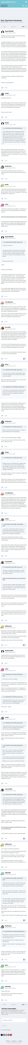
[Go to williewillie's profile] (2, 873)
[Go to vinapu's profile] (2, 94)
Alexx (6, 965)
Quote (6, 87)
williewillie (8, 872)
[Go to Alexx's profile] (2, 966)
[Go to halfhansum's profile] (2, 626)
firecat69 (7, 327)
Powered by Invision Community (14, 1042)
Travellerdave (9, 302)
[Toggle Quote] (3, 128)
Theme (8, 1041)
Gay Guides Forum (8, 2)
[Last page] (26, 27)
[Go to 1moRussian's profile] (2, 167)
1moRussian (8, 166)
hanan (6, 364)
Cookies (20, 1041)
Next (23, 26)
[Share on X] (2, 1035)
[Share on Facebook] (4, 1035)
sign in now (8, 1011)
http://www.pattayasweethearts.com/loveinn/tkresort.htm (14, 216)
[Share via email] (9, 1035)
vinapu (7, 93)
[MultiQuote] (2, 88)
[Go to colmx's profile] (2, 205)
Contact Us (14, 1041)
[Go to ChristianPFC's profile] (2, 562)
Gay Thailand (20, 22)
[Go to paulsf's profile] (2, 185)
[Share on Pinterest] (11, 1035)
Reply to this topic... (8, 1020)
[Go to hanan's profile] (2, 365)
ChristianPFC (8, 561)
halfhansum (8, 626)
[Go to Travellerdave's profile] (2, 302)
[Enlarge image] (19, 437)
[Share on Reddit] (6, 1035)
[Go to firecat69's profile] (2, 328)
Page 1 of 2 (13, 26)
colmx (6, 204)
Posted (10, 32)
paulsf (6, 184)
